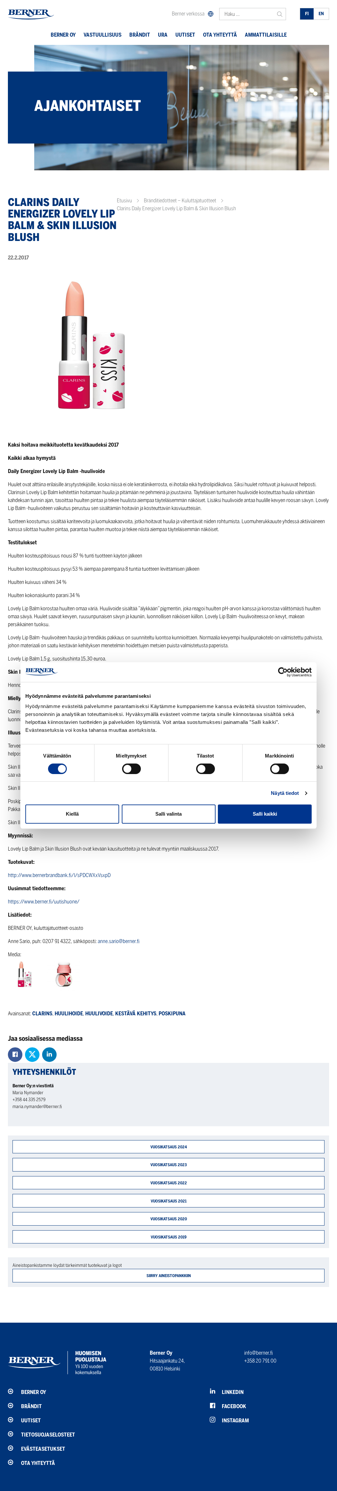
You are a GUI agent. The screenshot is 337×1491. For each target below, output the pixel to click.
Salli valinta (168, 814)
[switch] (131, 768)
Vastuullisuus (102, 35)
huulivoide (99, 1013)
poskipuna (172, 1013)
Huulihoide (69, 1013)
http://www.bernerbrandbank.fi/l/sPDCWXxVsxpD (59, 875)
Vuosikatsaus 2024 (168, 1146)
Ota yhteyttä (220, 35)
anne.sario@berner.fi (119, 941)
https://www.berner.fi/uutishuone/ (44, 901)
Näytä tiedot (285, 793)
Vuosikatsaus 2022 (168, 1182)
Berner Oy (63, 35)
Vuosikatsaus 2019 (169, 1237)
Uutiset (185, 35)
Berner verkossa (188, 14)
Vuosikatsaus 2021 (169, 1201)
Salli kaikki (265, 814)
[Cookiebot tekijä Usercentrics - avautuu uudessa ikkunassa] (283, 672)
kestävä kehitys (135, 1013)
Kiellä (72, 814)
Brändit (139, 35)
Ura (163, 35)
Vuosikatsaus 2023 (168, 1164)
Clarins (42, 1013)
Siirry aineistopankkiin (168, 1275)
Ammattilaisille (266, 35)
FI (307, 14)
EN (321, 14)
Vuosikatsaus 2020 (168, 1218)
